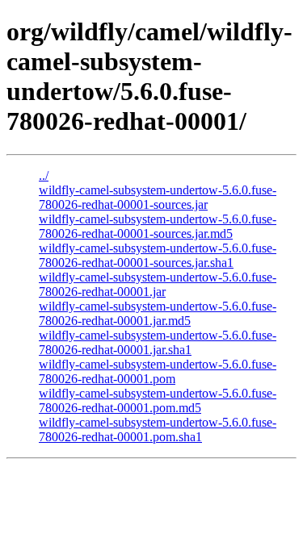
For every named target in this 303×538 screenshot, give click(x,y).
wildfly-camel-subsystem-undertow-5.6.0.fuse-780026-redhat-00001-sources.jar (157, 197)
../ (43, 175)
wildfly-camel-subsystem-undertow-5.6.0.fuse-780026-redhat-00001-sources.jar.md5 (157, 226)
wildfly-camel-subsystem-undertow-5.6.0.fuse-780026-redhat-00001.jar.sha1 (157, 342)
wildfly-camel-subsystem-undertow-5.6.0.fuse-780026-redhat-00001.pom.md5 (157, 400)
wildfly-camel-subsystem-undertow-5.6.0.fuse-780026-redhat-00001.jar (157, 284)
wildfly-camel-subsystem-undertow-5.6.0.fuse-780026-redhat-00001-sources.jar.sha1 (157, 255)
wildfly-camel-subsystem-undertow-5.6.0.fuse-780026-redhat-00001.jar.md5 (157, 313)
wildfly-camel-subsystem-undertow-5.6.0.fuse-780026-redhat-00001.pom (157, 371)
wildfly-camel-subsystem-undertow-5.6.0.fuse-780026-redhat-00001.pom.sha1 (157, 429)
